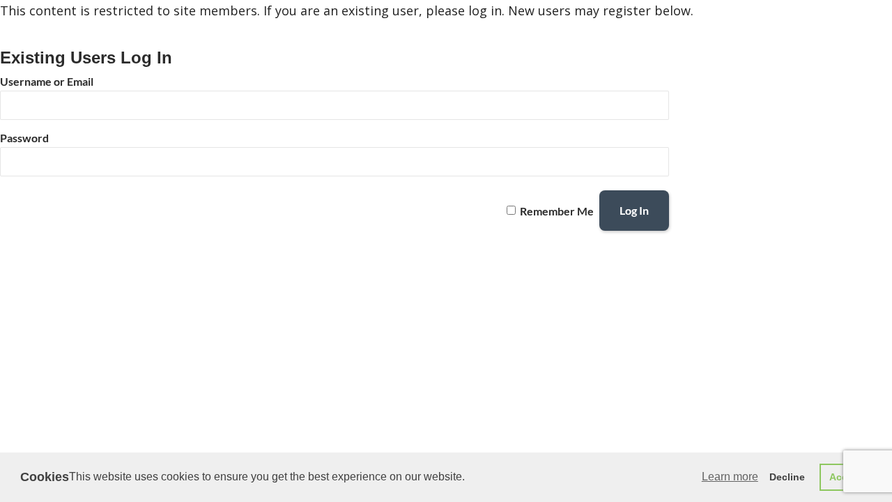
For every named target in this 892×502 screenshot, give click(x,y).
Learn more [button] (730, 476)
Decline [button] (787, 476)
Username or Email (46, 81)
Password (24, 137)
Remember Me (557, 210)
